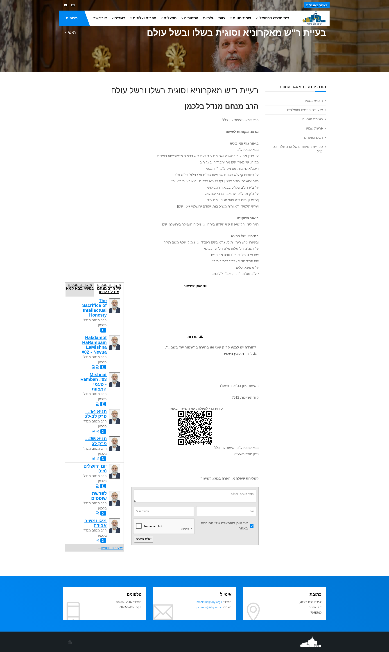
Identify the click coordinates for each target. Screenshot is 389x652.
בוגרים (119, 18)
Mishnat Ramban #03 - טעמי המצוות (93, 381)
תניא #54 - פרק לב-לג (96, 414)
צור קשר (100, 18)
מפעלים (170, 18)
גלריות (208, 18)
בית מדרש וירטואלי (273, 18)
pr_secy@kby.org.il (209, 607)
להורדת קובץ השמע (238, 353)
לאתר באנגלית (316, 5)
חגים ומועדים (313, 137)
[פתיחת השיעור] (97, 367)
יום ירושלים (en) (95, 468)
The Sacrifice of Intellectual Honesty (94, 307)
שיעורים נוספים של (109, 288)
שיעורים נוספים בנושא (80, 286)
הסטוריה (191, 18)
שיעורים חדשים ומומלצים (305, 110)
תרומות (72, 18)
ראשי (72, 32)
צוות (221, 18)
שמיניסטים (242, 18)
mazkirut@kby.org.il (209, 602)
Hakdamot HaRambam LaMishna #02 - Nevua (94, 344)
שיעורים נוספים (112, 548)
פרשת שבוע (314, 128)
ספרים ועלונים (144, 18)
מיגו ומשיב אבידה (95, 523)
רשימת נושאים (312, 119)
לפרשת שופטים (99, 495)
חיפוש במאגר (313, 101)
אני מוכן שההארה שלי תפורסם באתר (224, 525)
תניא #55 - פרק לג (96, 441)
